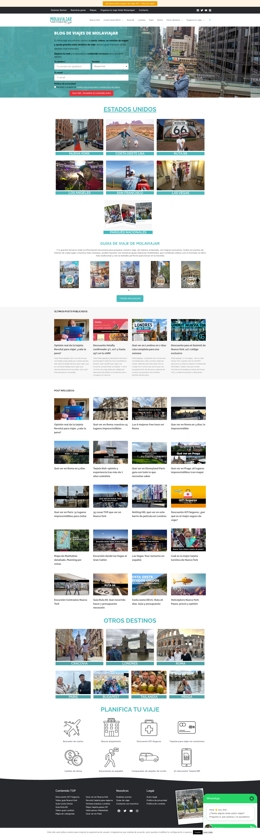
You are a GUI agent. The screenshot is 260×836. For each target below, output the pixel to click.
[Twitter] (202, 10)
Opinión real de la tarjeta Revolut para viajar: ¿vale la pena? (70, 349)
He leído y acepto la (88, 87)
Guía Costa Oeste (64, 804)
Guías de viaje (122, 800)
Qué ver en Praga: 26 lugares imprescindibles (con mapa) (187, 470)
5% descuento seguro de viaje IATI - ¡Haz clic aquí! (130, 3)
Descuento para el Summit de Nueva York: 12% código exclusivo (188, 349)
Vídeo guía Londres (65, 810)
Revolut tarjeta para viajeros (99, 800)
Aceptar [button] (198, 832)
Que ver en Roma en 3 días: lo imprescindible (188, 426)
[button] (122, 20)
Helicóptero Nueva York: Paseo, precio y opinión (185, 601)
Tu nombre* (59, 61)
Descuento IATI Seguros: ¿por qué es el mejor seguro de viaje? (188, 516)
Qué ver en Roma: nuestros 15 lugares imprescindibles (110, 426)
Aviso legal (152, 797)
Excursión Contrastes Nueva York (70, 601)
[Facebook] (198, 10)
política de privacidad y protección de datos (98, 87)
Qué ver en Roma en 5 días (69, 468)
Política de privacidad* (65, 84)
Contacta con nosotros (127, 804)
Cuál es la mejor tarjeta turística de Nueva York (184, 558)
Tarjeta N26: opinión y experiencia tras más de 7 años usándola (108, 472)
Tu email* (58, 72)
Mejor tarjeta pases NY (97, 807)
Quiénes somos (123, 797)
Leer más (208, 832)
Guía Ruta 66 (62, 807)
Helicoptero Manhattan (97, 810)
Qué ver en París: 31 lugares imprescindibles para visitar (70, 514)
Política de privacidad (157, 800)
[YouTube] (206, 10)
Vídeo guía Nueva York (66, 800)
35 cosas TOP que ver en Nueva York (107, 514)
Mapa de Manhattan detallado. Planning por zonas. (68, 560)
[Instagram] (210, 10)
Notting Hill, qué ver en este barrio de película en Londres (149, 514)
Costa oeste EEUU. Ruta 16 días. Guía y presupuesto (147, 601)
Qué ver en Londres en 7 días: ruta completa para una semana (149, 349)
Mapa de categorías (65, 814)
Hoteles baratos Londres (98, 804)
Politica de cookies (156, 804)
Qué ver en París (94, 814)
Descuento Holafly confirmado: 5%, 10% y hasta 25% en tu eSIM (109, 349)
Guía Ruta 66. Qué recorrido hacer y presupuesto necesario (109, 603)
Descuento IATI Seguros (67, 797)
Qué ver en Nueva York (97, 797)
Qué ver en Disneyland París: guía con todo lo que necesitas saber (148, 472)
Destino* (96, 61)
